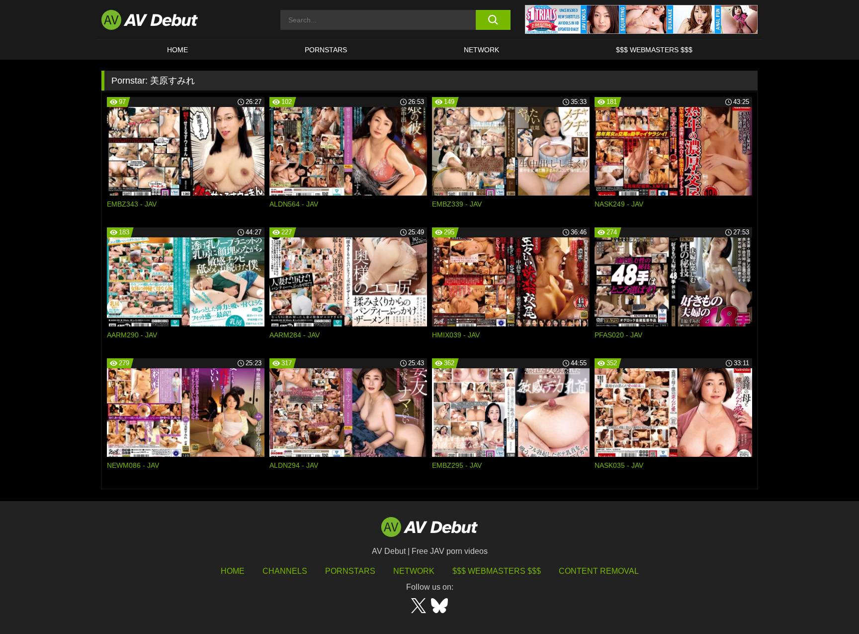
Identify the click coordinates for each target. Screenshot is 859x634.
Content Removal (599, 571)
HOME (177, 50)
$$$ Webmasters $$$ (654, 50)
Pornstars (326, 50)
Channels (284, 571)
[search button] (493, 20)
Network (481, 50)
